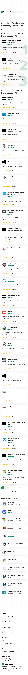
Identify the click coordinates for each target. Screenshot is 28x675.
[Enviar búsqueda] (11, 12)
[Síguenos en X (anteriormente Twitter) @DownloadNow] (6, 659)
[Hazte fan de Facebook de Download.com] (3, 659)
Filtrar (3, 30)
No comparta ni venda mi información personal (13, 648)
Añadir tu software (6, 627)
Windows (3, 18)
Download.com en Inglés (8, 632)
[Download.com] (5, 12)
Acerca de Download (7, 624)
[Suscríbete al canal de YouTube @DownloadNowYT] (9, 659)
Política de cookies (6, 646)
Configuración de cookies (8, 651)
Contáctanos (5, 630)
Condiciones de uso (7, 643)
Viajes (25, 18)
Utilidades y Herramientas (16, 18)
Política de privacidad (7, 640)
